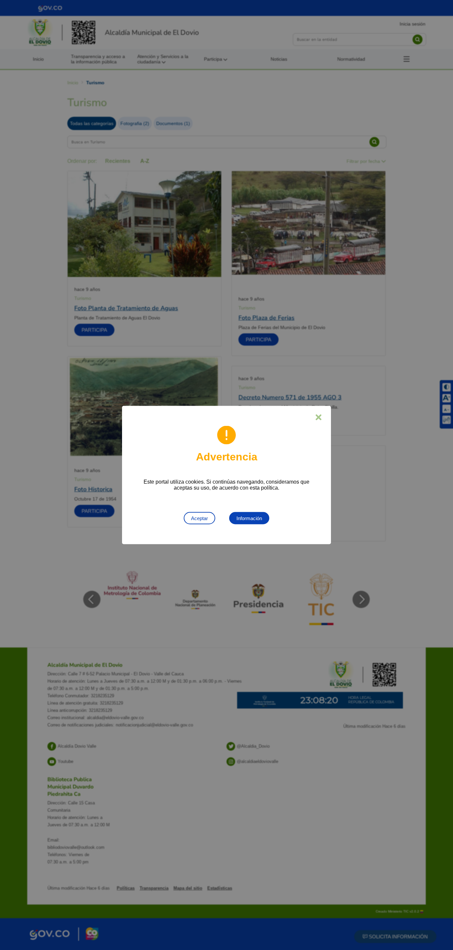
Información (249, 518)
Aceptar (199, 518)
